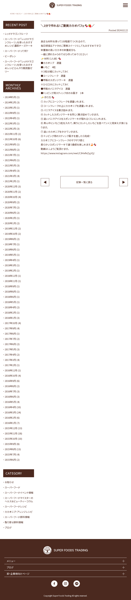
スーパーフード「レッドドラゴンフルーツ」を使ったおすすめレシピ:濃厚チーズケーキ (19, 42)
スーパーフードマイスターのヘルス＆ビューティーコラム (19, 499)
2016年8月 (10, 386)
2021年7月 (10, 155)
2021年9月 (10, 144)
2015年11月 (11, 433)
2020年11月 (11, 191)
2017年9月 (10, 328)
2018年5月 (10, 302)
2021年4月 (10, 170)
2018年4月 (10, 307)
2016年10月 (11, 375)
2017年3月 (10, 359)
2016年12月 (11, 370)
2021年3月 (10, 176)
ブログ (8, 527)
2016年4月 (10, 407)
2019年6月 (10, 249)
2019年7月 (10, 244)
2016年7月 (10, 391)
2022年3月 (10, 123)
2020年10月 (11, 197)
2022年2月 (10, 128)
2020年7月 (10, 207)
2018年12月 (11, 275)
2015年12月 (11, 428)
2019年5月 (10, 254)
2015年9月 (10, 444)
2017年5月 (10, 349)
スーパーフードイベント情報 (19, 492)
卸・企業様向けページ (18, 573)
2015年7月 (10, 454)
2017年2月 (10, 365)
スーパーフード (12, 487)
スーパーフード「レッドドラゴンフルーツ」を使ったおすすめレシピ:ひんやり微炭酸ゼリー (19, 66)
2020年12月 (11, 186)
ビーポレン (10, 56)
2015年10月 (11, 438)
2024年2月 (10, 102)
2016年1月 (10, 423)
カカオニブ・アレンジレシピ (18, 511)
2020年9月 (10, 202)
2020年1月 (10, 223)
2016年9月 (10, 380)
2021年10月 (11, 139)
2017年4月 (10, 354)
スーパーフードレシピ (16, 506)
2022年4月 (10, 118)
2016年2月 (10, 417)
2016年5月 (10, 402)
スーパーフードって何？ (16, 51)
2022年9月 (10, 112)
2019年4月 (10, 260)
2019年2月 (10, 270)
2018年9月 (10, 286)
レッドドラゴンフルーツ (16, 33)
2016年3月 (10, 412)
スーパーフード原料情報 (17, 517)
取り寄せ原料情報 (14, 522)
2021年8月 (10, 149)
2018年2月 (10, 312)
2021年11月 (11, 134)
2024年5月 (10, 97)
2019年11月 (11, 228)
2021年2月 (10, 181)
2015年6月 (10, 459)
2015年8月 (10, 449)
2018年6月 (10, 296)
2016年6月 (10, 396)
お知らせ (9, 482)
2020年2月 (10, 218)
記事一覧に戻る (84, 182)
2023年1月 (10, 107)
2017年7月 (10, 338)
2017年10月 (11, 323)
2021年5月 (10, 165)
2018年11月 (11, 281)
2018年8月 (10, 291)
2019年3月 (10, 265)
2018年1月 (10, 317)
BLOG (18, 13)
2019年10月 (11, 233)
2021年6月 (10, 160)
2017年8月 (10, 333)
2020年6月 (10, 212)
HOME (12, 13)
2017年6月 (10, 344)
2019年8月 (10, 239)
